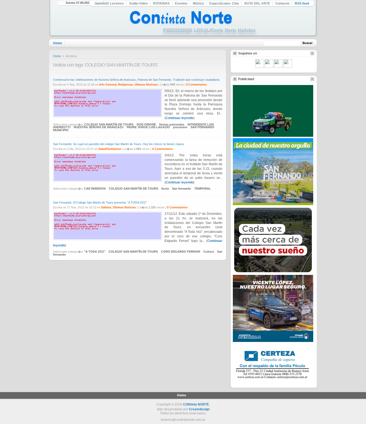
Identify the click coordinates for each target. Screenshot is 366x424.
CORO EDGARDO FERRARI (180, 251)
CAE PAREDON (95, 188)
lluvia (165, 188)
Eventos (181, 3)
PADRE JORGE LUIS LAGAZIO (148, 127)
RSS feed (302, 3)
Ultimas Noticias (146, 84)
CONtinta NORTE (196, 404)
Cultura (208, 251)
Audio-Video (138, 3)
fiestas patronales (171, 124)
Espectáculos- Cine (224, 3)
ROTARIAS (161, 3)
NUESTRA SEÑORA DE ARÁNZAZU (99, 127)
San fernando (181, 188)
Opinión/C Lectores (109, 3)
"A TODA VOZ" (94, 251)
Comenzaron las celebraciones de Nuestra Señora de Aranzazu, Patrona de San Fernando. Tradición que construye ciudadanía (136, 79)
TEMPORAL (202, 188)
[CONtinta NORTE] (193, 23)
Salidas (106, 207)
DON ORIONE (146, 124)
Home (57, 43)
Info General (108, 84)
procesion (180, 127)
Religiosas (125, 84)
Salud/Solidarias (109, 148)
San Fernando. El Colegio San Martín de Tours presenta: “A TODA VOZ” (100, 202)
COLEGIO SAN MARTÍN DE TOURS (108, 124)
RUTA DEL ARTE (257, 3)
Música (198, 3)
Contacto (282, 3)
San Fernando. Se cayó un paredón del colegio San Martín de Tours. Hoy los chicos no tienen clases (118, 144)
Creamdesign (199, 409)
